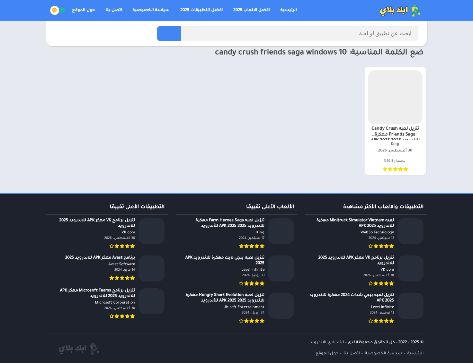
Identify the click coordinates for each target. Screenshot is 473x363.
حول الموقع (83, 10)
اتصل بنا (114, 10)
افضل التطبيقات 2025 (201, 10)
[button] (169, 33)
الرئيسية (288, 10)
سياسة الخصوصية (151, 10)
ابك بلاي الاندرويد (327, 343)
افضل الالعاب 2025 (251, 10)
